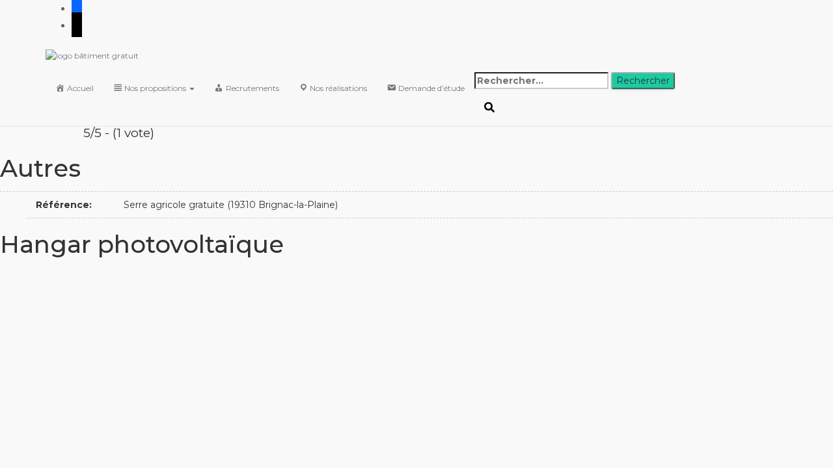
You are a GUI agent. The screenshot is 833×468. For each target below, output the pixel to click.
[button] (191, 88)
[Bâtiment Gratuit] (329, 56)
